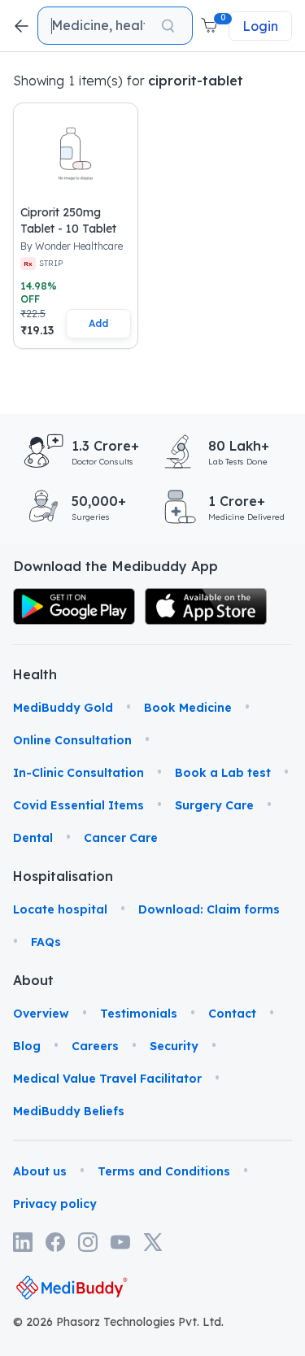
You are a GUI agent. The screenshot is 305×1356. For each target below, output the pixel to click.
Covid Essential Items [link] (78, 805)
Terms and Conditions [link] (164, 1171)
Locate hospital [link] (60, 909)
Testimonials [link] (138, 1013)
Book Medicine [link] (188, 707)
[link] (74, 606)
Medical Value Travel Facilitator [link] (107, 1078)
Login (260, 26)
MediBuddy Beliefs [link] (68, 1111)
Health (33, 674)
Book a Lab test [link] (223, 772)
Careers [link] (95, 1046)
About (33, 980)
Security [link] (174, 1046)
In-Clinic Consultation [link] (78, 772)
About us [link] (40, 1171)
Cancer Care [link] (121, 838)
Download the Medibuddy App (115, 566)
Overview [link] (41, 1013)
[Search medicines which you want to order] (168, 26)
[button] (210, 26)
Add (98, 323)
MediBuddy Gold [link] (63, 707)
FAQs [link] (46, 942)
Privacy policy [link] (55, 1204)
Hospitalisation (33, 876)
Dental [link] (33, 838)
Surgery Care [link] (214, 805)
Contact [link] (232, 1013)
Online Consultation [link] (72, 740)
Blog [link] (27, 1046)
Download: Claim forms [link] (209, 909)
